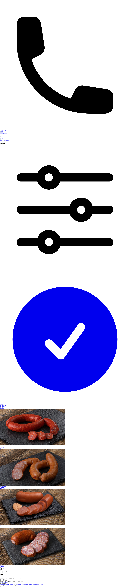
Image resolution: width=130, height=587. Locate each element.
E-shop (1, 132)
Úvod (1, 140)
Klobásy (7, 140)
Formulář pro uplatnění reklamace (22, 584)
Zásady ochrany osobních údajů (12, 584)
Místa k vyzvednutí (3, 133)
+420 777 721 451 (3, 130)
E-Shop (4, 140)
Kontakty (1, 135)
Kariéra (1, 134)
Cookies (41, 584)
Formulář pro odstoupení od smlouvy (34, 584)
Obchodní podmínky (3, 584)
